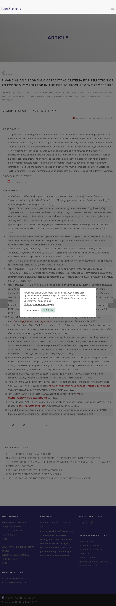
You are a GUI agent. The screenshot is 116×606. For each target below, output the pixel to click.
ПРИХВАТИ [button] (48, 310)
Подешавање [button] (32, 310)
